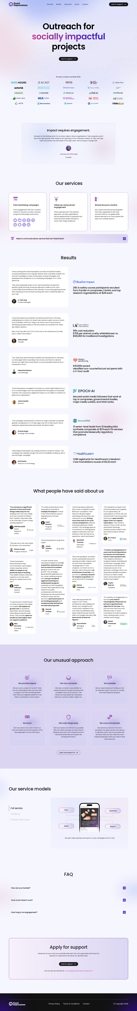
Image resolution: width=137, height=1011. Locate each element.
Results (58, 4)
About (77, 4)
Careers (85, 4)
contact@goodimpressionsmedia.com (79, 971)
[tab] (28, 808)
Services (50, 4)
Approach (68, 4)
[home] (18, 4)
